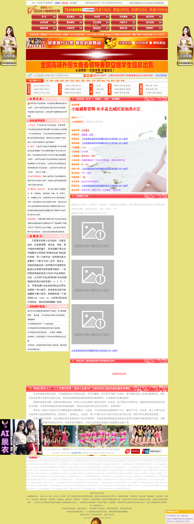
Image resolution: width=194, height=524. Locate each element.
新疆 (127, 93)
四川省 (122, 86)
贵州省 (128, 86)
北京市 (35, 86)
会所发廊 (44, 22)
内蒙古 (41, 89)
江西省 (78, 89)
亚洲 (147, 89)
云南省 (116, 89)
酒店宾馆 (150, 17)
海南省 (98, 93)
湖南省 (67, 93)
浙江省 (78, 86)
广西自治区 (99, 89)
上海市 (67, 86)
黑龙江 (47, 89)
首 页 (44, 17)
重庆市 (116, 86)
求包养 (97, 17)
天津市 (41, 86)
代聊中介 (124, 22)
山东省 (47, 93)
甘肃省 (128, 89)
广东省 (98, 86)
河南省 (78, 93)
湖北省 (72, 93)
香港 (147, 86)
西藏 (116, 93)
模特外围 (44, 28)
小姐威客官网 (76, 453)
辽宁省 (41, 93)
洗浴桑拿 (124, 17)
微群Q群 (123, 28)
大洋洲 (148, 93)
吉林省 (35, 93)
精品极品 (97, 28)
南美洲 (159, 93)
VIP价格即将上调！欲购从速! (177, 516)
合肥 (106, 99)
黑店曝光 (71, 17)
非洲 (156, 89)
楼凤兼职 (71, 22)
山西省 (35, 89)
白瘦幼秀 (71, 28)
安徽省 (72, 89)
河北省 (47, 86)
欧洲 (151, 89)
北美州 (153, 93)
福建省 (67, 89)
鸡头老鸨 (150, 22)
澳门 (151, 86)
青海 (123, 93)
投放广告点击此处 (97, 493)
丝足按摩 (97, 22)
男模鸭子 (150, 28)
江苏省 (72, 86)
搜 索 (88, 75)
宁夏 (120, 93)
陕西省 (122, 89)
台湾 (156, 86)
